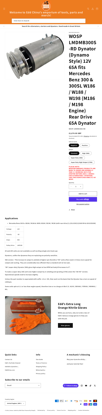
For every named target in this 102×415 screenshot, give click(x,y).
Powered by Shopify (30, 410)
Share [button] (73, 210)
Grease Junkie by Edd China (16, 410)
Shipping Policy (41, 366)
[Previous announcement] (4, 26)
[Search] (83, 21)
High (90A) (86, 153)
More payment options (82, 204)
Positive (85, 145)
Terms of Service (41, 363)
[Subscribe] (38, 385)
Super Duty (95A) (77, 158)
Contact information (83, 410)
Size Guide (39, 359)
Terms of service (61, 410)
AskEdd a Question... (12, 366)
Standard (74, 153)
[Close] (88, 21)
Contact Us (8, 359)
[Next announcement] (98, 26)
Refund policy (40, 370)
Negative (74, 145)
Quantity (71, 182)
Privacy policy (40, 373)
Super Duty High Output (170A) (82, 162)
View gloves (65, 325)
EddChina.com (10, 370)
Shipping (86, 136)
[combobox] (48, 21)
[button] (4, 9)
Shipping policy (72, 410)
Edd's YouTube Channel (12, 363)
